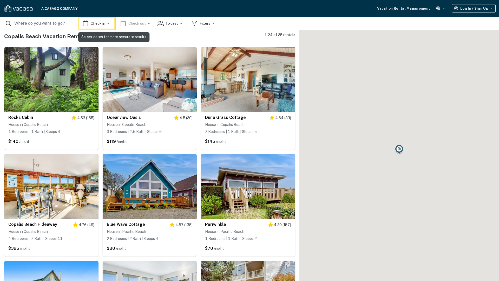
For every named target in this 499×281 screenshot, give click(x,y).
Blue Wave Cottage (126, 224)
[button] (115, 23)
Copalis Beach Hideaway (32, 224)
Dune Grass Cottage (225, 117)
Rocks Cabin (20, 117)
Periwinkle (215, 224)
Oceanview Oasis (124, 117)
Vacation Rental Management (403, 8)
